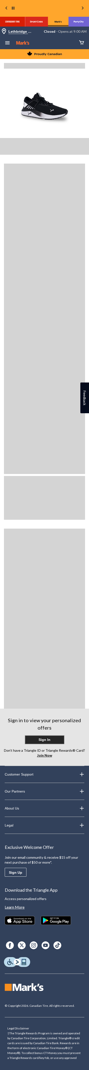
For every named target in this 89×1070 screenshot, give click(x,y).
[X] (22, 945)
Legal (9, 825)
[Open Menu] (7, 43)
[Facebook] (10, 945)
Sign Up (15, 872)
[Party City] (78, 22)
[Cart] (81, 43)
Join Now (44, 755)
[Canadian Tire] (12, 22)
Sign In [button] (44, 740)
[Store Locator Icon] (4, 31)
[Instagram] (34, 945)
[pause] (13, 8)
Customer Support (19, 774)
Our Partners (15, 791)
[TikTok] (57, 945)
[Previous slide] (6, 8)
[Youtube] (45, 945)
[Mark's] (58, 22)
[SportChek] (36, 22)
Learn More (14, 907)
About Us (12, 808)
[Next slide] (82, 8)
